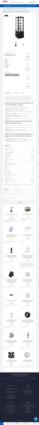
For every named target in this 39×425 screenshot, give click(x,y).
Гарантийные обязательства (28, 405)
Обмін (27, 86)
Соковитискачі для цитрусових (11, 405)
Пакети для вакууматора (11, 404)
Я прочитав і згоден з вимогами (20, 380)
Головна (4, 8)
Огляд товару (7, 92)
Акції (28, 412)
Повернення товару (28, 408)
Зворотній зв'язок (28, 407)
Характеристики (16, 92)
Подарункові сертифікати (28, 411)
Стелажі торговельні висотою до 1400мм (11, 406)
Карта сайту (28, 409)
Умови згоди (19, 380)
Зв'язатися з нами (11, 388)
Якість (27, 77)
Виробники (28, 410)
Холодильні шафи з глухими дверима (9, 9)
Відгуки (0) (23, 92)
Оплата (27, 67)
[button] (18, 2)
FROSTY (33, 149)
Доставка (27, 56)
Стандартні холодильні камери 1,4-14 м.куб (11, 411)
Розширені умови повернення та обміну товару (28, 406)
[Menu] (1, 423)
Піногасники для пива (11, 407)
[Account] (7, 423)
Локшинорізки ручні (11, 408)
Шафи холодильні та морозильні (21, 8)
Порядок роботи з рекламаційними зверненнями (28, 404)
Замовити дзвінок (32, 2)
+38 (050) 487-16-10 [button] (11, 385)
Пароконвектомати (11, 412)
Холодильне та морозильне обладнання (11, 8)
